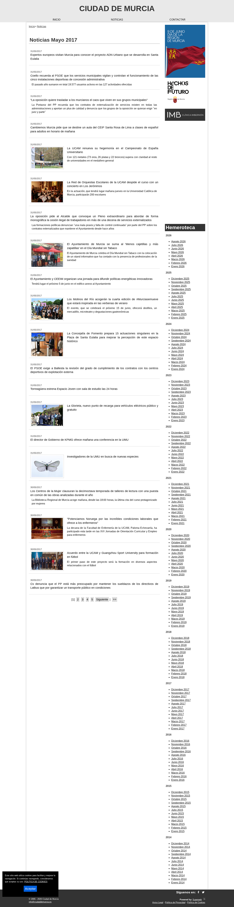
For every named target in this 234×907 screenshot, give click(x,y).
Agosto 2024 (178, 344)
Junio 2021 (177, 505)
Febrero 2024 (179, 365)
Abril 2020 (177, 563)
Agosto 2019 (178, 601)
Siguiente (102, 599)
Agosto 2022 (178, 447)
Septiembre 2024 (181, 340)
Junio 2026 (177, 248)
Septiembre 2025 (181, 289)
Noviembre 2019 (180, 590)
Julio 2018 (177, 655)
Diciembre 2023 (180, 381)
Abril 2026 (177, 255)
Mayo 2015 (177, 817)
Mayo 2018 (177, 663)
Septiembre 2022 (181, 443)
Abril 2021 (177, 512)
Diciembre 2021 (180, 484)
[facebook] (198, 892)
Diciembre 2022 (180, 432)
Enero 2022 (177, 471)
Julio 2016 (177, 758)
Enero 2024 (177, 369)
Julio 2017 (177, 707)
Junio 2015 (177, 813)
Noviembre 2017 (180, 693)
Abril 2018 (177, 666)
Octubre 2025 (179, 285)
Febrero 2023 (179, 417)
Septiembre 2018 (181, 648)
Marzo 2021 (178, 516)
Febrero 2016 (179, 776)
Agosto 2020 (178, 549)
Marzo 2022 (178, 464)
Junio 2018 (177, 659)
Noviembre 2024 (180, 333)
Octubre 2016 (179, 747)
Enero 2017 (177, 728)
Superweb (197, 899)
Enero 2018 (177, 677)
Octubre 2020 (179, 542)
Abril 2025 (177, 307)
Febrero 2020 (179, 571)
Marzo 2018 (178, 670)
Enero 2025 (177, 317)
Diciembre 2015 (180, 792)
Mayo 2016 (177, 765)
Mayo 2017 (177, 714)
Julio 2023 (177, 399)
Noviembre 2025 (180, 282)
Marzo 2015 (178, 824)
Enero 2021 (177, 523)
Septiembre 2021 (181, 494)
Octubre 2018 (179, 645)
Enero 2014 (177, 882)
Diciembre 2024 (180, 330)
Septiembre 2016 (181, 751)
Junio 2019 (177, 608)
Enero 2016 (177, 780)
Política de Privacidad (175, 902)
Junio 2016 (177, 762)
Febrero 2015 (179, 827)
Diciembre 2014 (180, 843)
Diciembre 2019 (180, 586)
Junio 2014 (177, 864)
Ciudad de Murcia (117, 8)
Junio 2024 (177, 351)
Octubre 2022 (179, 439)
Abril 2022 (177, 461)
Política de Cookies (196, 902)
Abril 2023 (177, 409)
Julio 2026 (177, 245)
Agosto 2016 (178, 755)
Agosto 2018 (178, 652)
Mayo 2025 (177, 303)
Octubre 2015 (179, 799)
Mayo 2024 (177, 355)
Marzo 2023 (178, 413)
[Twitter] (203, 892)
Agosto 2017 (178, 703)
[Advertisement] (185, 172)
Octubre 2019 (179, 593)
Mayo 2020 (177, 560)
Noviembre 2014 (180, 847)
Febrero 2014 (179, 879)
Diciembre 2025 (180, 278)
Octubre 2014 (179, 850)
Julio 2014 (177, 861)
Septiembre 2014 (181, 854)
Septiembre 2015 (181, 802)
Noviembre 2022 (180, 436)
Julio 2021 (177, 501)
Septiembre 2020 (181, 546)
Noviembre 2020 (180, 539)
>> (114, 599)
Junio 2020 (177, 556)
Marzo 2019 (178, 618)
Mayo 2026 (177, 252)
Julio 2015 (177, 810)
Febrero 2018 (179, 673)
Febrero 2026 (179, 263)
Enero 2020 (177, 574)
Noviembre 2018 (180, 641)
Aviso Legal (157, 902)
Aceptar (30, 888)
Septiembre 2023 (181, 392)
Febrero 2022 (179, 468)
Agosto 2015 (178, 806)
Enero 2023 (177, 420)
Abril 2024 (177, 358)
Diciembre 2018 (180, 638)
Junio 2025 (177, 300)
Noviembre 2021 (180, 487)
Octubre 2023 (179, 388)
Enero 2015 (177, 831)
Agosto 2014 (178, 857)
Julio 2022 (177, 450)
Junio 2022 (177, 454)
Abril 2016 (177, 769)
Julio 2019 (177, 604)
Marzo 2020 (178, 567)
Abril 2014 (177, 872)
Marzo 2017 (178, 721)
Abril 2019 (177, 615)
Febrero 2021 (179, 519)
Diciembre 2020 (180, 535)
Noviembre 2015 (180, 795)
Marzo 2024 (178, 362)
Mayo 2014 (177, 868)
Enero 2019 (177, 626)
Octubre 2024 (179, 337)
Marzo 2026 (178, 259)
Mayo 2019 (177, 611)
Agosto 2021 (178, 498)
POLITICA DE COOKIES (35, 881)
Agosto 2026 (178, 241)
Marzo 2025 (178, 310)
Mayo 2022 (177, 457)
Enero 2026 (177, 266)
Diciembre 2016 (180, 740)
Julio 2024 (177, 347)
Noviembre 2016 (180, 744)
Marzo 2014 (178, 875)
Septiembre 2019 (181, 597)
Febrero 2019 (179, 622)
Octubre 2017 (179, 696)
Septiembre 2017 (181, 700)
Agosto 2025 (178, 292)
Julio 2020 (177, 553)
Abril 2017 (177, 718)
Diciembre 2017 (180, 689)
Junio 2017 (177, 710)
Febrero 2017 (179, 725)
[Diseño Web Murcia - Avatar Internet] (204, 899)
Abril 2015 (177, 820)
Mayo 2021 (177, 509)
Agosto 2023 (178, 395)
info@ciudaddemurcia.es (40, 902)
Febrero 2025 (179, 314)
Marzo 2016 (178, 772)
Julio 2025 (177, 296)
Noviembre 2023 (180, 384)
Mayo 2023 (177, 406)
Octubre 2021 (179, 491)
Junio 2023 (177, 402)
